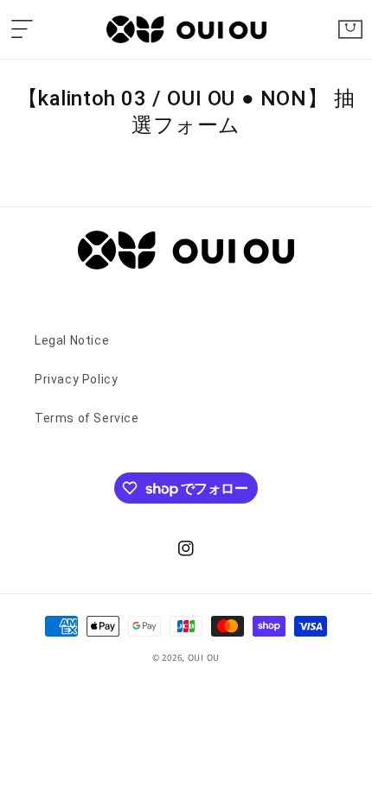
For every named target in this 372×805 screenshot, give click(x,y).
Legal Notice (72, 340)
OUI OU (204, 657)
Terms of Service (87, 418)
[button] (22, 29)
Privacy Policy (76, 379)
